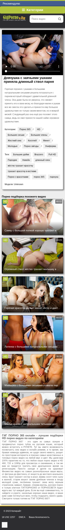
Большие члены (39, 135)
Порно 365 (25, 129)
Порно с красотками (18, 177)
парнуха (54, 177)
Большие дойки (21, 154)
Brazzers (38, 154)
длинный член (42, 160)
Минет (46, 140)
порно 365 (39, 177)
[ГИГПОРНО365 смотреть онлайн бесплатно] (14, 19)
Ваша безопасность (39, 517)
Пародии (12, 160)
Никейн (26, 160)
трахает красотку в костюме (22, 171)
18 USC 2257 (8, 517)
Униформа (50, 146)
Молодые (13, 146)
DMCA (22, 517)
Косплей (32, 140)
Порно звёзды (31, 146)
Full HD (52, 154)
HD (38, 129)
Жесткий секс (14, 140)
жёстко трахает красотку (20, 165)
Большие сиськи (16, 135)
